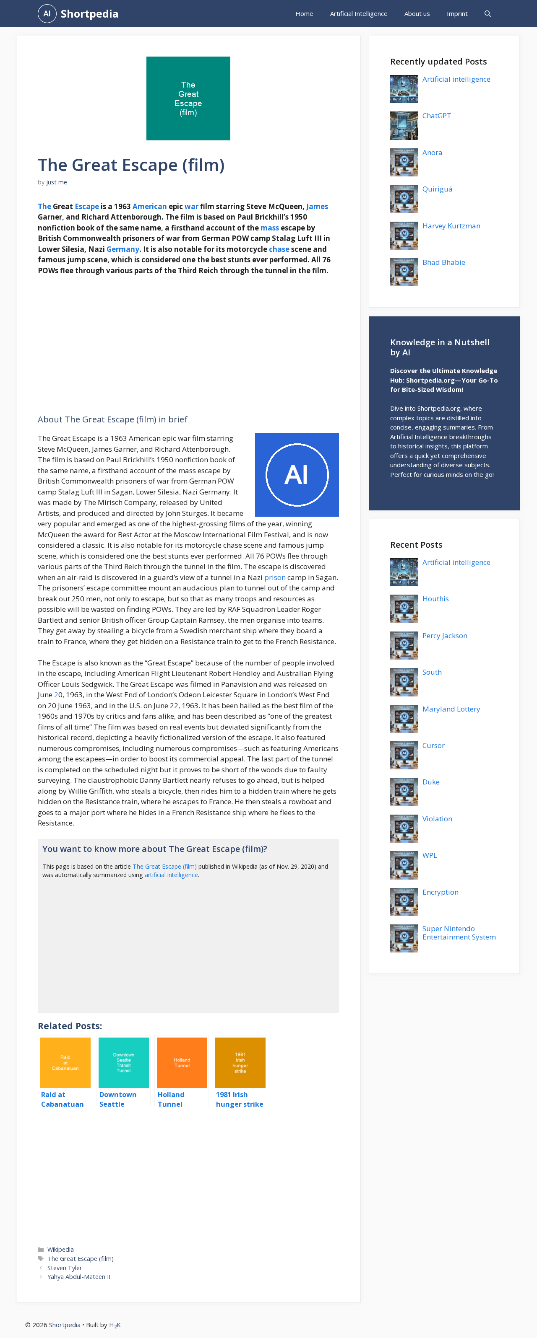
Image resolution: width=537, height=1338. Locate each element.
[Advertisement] (188, 345)
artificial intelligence (171, 875)
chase (279, 249)
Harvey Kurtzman (451, 225)
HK (115, 1324)
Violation (437, 818)
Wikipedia (60, 1249)
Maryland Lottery (451, 709)
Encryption (440, 892)
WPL (429, 855)
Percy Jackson (444, 635)
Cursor (433, 745)
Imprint (457, 13)
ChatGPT (436, 115)
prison (275, 577)
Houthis (435, 598)
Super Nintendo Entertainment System (459, 933)
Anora (432, 152)
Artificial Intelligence (359, 13)
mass (270, 228)
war (191, 206)
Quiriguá (437, 189)
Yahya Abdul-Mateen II (78, 1277)
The (44, 206)
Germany (123, 249)
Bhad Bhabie (443, 262)
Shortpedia (90, 13)
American (150, 206)
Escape (87, 206)
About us (417, 13)
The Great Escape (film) (165, 866)
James (317, 206)
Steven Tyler (64, 1268)
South (432, 672)
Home (304, 13)
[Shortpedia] (47, 13)
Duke (431, 782)
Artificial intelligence (456, 79)
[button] (487, 13)
